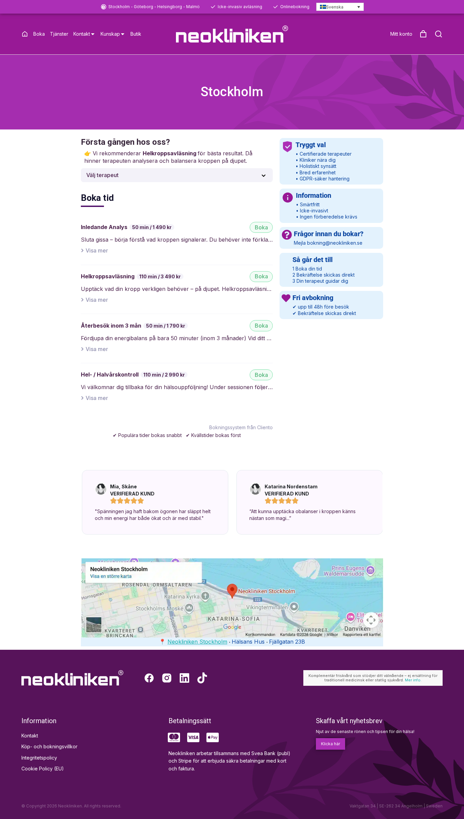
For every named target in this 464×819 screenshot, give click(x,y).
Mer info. (413, 680)
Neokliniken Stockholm (197, 641)
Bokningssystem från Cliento (241, 427)
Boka (261, 227)
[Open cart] (423, 34)
